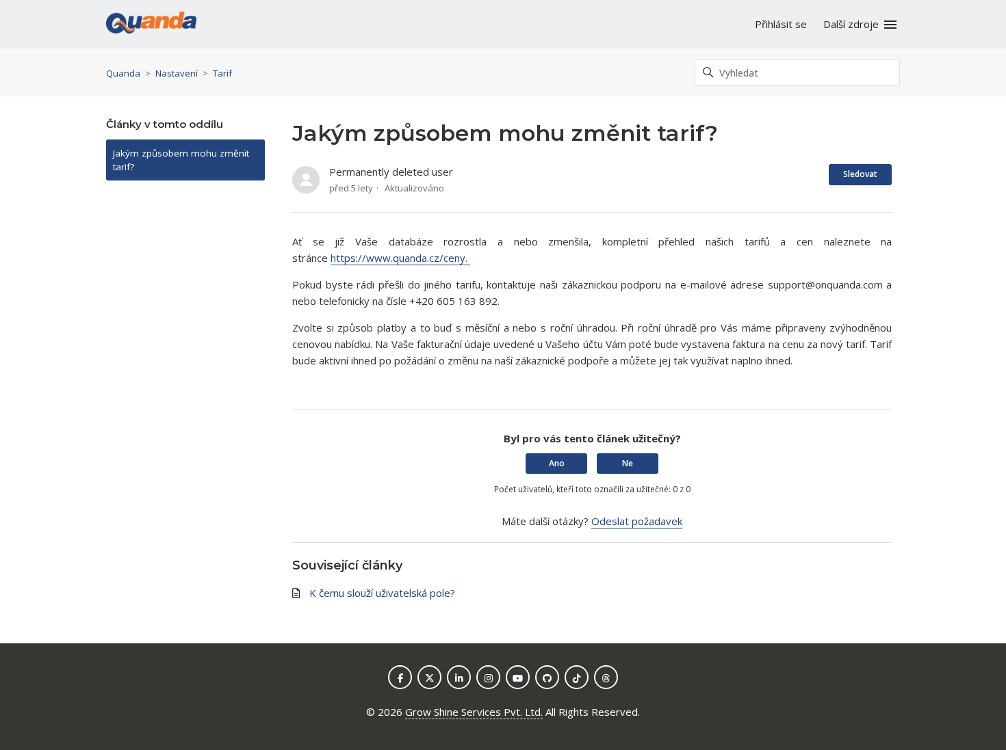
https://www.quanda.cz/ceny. (400, 258)
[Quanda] (151, 25)
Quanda (123, 73)
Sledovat (860, 174)
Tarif (222, 73)
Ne (627, 463)
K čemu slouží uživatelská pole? (382, 593)
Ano (557, 463)
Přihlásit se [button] (781, 24)
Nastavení (176, 73)
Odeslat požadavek (636, 521)
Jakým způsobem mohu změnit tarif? (181, 160)
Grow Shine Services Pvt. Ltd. (474, 712)
